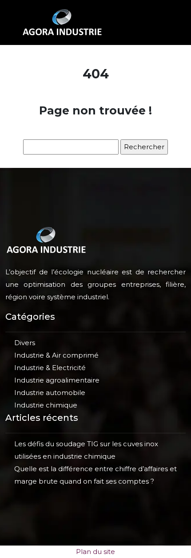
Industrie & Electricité (50, 367)
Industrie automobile (49, 392)
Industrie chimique (45, 405)
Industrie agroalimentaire (56, 380)
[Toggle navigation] (159, 22)
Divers (24, 342)
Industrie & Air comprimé (56, 355)
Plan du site (95, 551)
